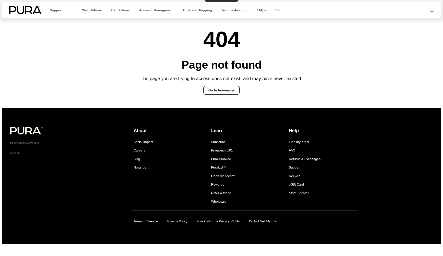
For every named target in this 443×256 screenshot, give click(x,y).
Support (56, 10)
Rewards (217, 184)
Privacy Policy (177, 221)
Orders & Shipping (197, 10)
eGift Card (296, 184)
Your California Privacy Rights (218, 221)
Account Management (156, 10)
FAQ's (261, 10)
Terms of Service (146, 221)
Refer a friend (221, 193)
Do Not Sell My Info (263, 221)
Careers (139, 150)
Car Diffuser (120, 10)
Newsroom (141, 167)
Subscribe (218, 142)
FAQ (292, 150)
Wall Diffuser (92, 10)
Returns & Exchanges (304, 159)
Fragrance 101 (222, 150)
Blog (137, 159)
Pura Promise (221, 159)
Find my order (299, 142)
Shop (279, 10)
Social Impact (143, 142)
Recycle (294, 176)
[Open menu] (431, 10)
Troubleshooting (234, 10)
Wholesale (218, 201)
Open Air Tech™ (223, 176)
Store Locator (299, 193)
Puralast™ (218, 167)
